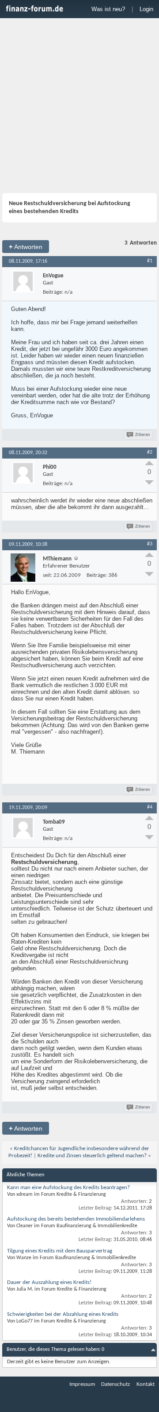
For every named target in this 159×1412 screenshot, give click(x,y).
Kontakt (145, 1384)
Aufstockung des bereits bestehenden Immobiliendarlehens (76, 1219)
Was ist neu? (108, 9)
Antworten (25, 246)
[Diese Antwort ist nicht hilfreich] (149, 482)
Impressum (82, 1384)
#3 (149, 544)
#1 (149, 261)
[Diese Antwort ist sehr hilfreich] (149, 463)
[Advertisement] (79, 107)
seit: (47, 575)
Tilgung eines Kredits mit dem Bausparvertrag (59, 1251)
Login (146, 9)
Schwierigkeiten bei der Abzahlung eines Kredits (62, 1314)
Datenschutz (115, 1384)
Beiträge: (53, 292)
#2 (149, 452)
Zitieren (142, 434)
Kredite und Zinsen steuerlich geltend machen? (92, 1156)
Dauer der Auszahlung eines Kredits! (49, 1282)
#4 (149, 807)
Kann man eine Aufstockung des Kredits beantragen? (68, 1187)
